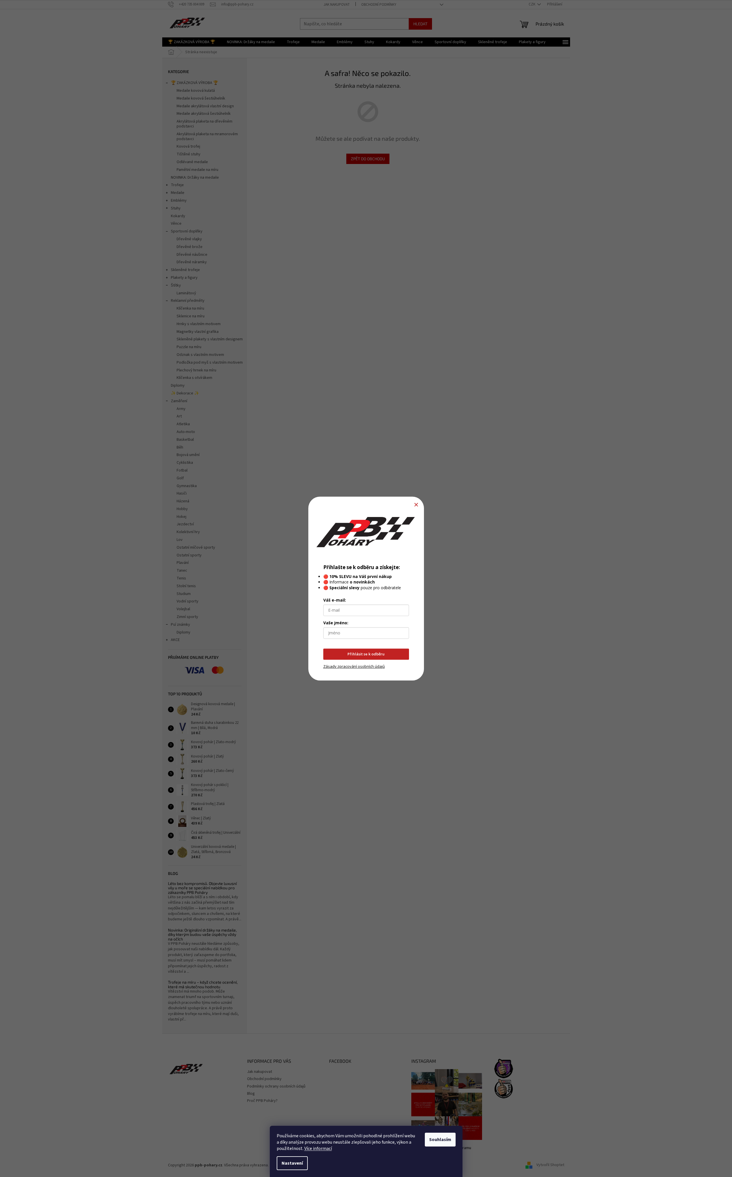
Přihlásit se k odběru (366, 654)
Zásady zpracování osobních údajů (354, 666)
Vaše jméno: (335, 622)
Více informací (318, 1148)
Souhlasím (440, 1139)
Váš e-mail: (334, 600)
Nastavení (292, 1163)
